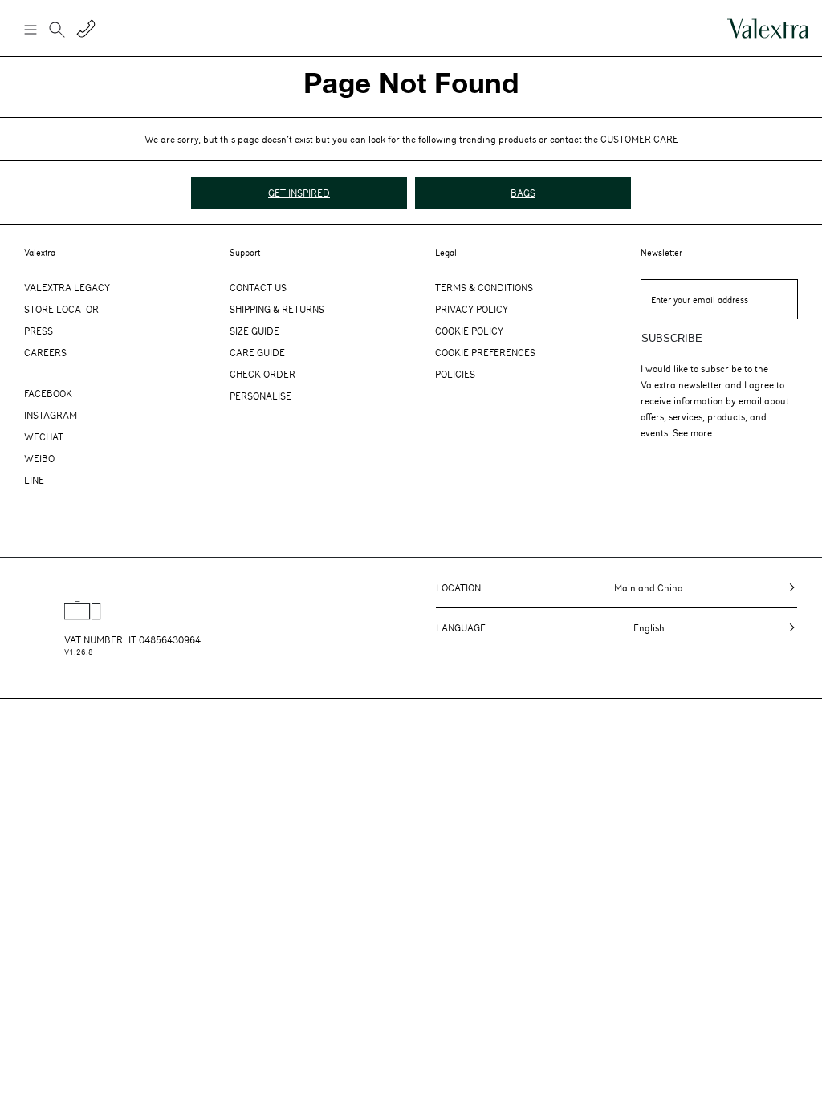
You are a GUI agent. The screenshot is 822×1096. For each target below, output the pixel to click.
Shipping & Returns (277, 309)
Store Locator (61, 309)
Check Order (262, 374)
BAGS (523, 192)
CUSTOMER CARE (639, 139)
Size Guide (254, 330)
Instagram (50, 415)
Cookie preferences (485, 352)
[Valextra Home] (767, 28)
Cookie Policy (469, 330)
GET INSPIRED (299, 192)
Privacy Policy (471, 309)
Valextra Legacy (67, 287)
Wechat (43, 436)
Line (34, 480)
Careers (45, 352)
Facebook (48, 393)
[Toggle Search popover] (57, 31)
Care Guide (257, 352)
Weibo (39, 458)
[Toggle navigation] (29, 29)
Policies (455, 374)
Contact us (258, 287)
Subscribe (671, 338)
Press (38, 330)
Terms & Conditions (484, 287)
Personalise (260, 395)
